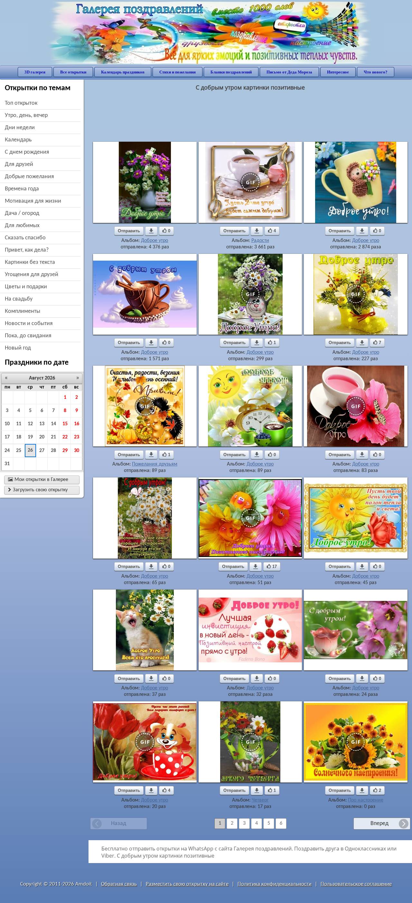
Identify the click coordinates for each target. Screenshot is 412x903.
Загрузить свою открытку (38, 490)
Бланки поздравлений (231, 72)
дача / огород (22, 213)
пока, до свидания (28, 336)
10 (7, 424)
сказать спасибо (25, 238)
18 (18, 437)
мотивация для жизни (33, 201)
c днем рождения (27, 152)
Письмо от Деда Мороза (289, 72)
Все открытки (73, 72)
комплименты (22, 311)
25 (18, 450)
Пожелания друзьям (154, 464)
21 (53, 437)
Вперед (379, 824)
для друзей (19, 164)
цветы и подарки (26, 287)
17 (7, 437)
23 (76, 437)
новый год (18, 348)
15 (65, 424)
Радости (260, 240)
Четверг (260, 800)
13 (41, 424)
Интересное (338, 72)
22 (65, 437)
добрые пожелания (29, 177)
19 (30, 437)
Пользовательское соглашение (356, 884)
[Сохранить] (151, 230)
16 (76, 424)
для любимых (22, 226)
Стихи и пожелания (177, 72)
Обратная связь (119, 884)
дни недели (20, 128)
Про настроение (365, 800)
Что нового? (376, 72)
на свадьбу (19, 299)
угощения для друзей (31, 275)
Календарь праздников (123, 72)
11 (18, 424)
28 (53, 450)
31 (7, 463)
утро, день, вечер (26, 115)
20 (41, 437)
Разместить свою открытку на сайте (187, 884)
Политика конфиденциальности (275, 884)
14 (53, 424)
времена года (22, 189)
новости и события (29, 324)
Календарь (18, 140)
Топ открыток (21, 103)
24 (7, 450)
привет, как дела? (27, 250)
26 (30, 450)
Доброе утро (154, 240)
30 (76, 450)
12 (30, 424)
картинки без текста (30, 262)
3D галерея (34, 72)
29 (65, 450)
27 (41, 450)
